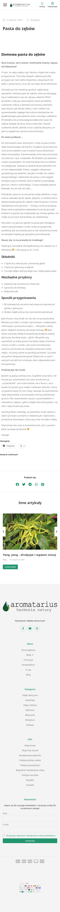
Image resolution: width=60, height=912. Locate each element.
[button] (17, 484)
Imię (5, 813)
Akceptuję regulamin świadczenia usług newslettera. (31, 835)
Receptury (35, 20)
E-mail (6, 824)
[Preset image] (30, 531)
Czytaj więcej (10, 567)
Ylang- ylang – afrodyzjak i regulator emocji (29, 554)
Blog (5, 559)
